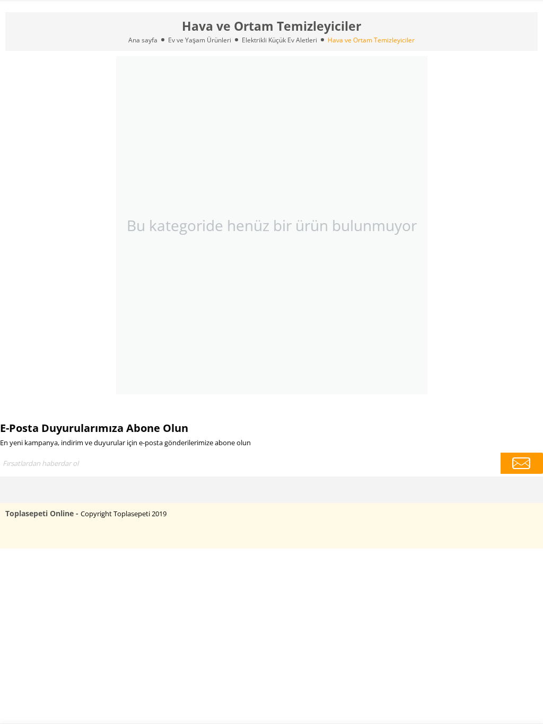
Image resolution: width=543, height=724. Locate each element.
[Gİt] (522, 463)
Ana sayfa (142, 40)
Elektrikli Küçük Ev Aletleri (279, 40)
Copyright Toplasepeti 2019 (124, 513)
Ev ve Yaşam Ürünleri (199, 40)
